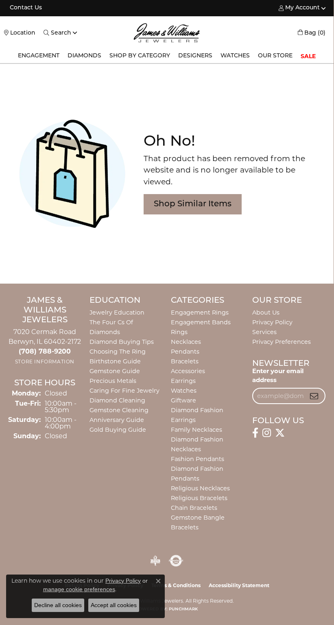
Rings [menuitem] (179, 332)
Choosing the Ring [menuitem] (118, 351)
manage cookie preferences (79, 589)
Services (264, 332)
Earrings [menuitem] (183, 381)
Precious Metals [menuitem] (113, 381)
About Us (265, 312)
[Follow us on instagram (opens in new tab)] (266, 433)
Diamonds (84, 56)
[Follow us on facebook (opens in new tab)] (255, 433)
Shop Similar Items (192, 204)
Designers (195, 56)
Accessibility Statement (239, 585)
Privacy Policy (272, 322)
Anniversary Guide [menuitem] (117, 420)
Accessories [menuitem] (188, 371)
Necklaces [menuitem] (186, 341)
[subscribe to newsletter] (314, 396)
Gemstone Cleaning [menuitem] (119, 410)
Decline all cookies (58, 605)
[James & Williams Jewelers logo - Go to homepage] (167, 32)
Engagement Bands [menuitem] (201, 322)
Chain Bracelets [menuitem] (194, 507)
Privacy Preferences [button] (281, 341)
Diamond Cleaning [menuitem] (117, 400)
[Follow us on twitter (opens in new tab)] (280, 433)
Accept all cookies (114, 605)
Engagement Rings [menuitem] (200, 312)
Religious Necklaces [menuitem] (200, 488)
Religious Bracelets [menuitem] (199, 498)
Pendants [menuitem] (185, 351)
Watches (235, 56)
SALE (308, 56)
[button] (299, 8)
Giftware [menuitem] (183, 400)
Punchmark (183, 609)
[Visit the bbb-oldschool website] (155, 561)
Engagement (38, 56)
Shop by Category (139, 56)
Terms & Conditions (176, 585)
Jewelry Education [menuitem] (117, 312)
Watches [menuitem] (183, 390)
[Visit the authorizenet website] (175, 561)
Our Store (275, 56)
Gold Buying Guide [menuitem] (118, 429)
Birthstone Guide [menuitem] (115, 361)
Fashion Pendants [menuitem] (197, 459)
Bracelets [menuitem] (185, 361)
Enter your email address (277, 375)
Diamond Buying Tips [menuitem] (122, 341)
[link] (25, 8)
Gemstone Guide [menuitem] (115, 371)
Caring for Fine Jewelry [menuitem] (124, 390)
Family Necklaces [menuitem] (196, 429)
